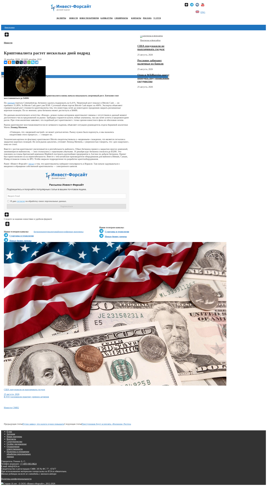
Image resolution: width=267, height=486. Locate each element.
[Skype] (32, 62)
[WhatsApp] (29, 62)
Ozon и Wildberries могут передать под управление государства (153, 78)
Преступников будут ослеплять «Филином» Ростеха (106, 424)
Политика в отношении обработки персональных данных (19, 454)
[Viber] (25, 62)
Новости (73, 18)
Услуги (157, 18)
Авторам (11, 434)
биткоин (38, 231)
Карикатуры (107, 18)
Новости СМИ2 (11, 407)
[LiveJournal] (21, 62)
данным (11, 103)
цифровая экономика (73, 231)
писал (31, 164)
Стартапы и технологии (117, 231)
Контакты (136, 18)
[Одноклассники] (9, 62)
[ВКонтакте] (5, 62)
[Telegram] (36, 62)
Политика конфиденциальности (16, 479)
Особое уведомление (17, 444)
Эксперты (61, 18)
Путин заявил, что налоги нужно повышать (43, 424)
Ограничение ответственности (15, 447)
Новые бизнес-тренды (116, 236)
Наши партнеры (14, 436)
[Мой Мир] (13, 62)
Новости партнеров (89, 18)
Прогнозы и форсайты (150, 40)
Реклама (147, 18)
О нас (9, 431)
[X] (17, 62)
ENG (203, 12)
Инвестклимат (10, 28)
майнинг (59, 231)
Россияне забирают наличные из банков (150, 62)
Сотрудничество (14, 441)
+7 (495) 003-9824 (28, 464)
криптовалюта (48, 231)
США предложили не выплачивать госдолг (151, 47)
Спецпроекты (121, 18)
